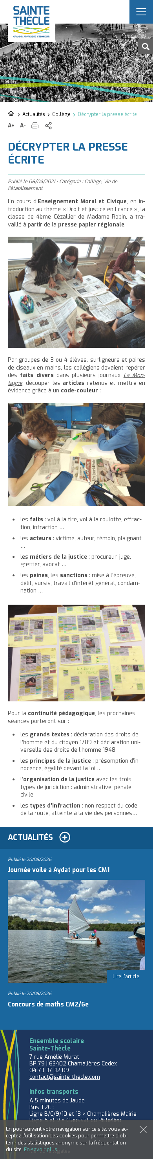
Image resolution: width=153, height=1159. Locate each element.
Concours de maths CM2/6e (48, 1004)
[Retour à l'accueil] (11, 114)
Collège (61, 114)
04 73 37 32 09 (49, 1070)
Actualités (33, 114)
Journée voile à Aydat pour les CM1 (58, 870)
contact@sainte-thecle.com (64, 1077)
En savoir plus (40, 1149)
